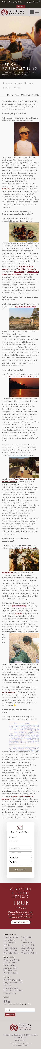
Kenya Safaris (9, 940)
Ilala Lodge (19, 272)
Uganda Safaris (27, 945)
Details (20, 6)
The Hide (20, 269)
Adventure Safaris (11, 960)
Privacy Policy (10, 993)
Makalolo (32, 269)
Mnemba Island (9, 692)
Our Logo (8, 985)
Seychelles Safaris (11, 953)
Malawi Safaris (27, 951)
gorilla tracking (19, 606)
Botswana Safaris (11, 937)
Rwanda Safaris (10, 951)
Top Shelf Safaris (11, 973)
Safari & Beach (10, 971)
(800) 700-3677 (20, 1040)
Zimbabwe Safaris (29, 953)
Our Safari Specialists (13, 980)
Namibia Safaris (10, 948)
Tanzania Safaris (28, 943)
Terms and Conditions (13, 991)
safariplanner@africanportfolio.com (20, 1043)
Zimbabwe (7, 189)
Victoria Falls (15, 274)
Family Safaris (10, 965)
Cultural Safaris (10, 963)
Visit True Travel (20, 922)
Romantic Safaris (11, 968)
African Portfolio (12, 12)
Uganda (18, 613)
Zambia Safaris (27, 948)
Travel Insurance (11, 988)
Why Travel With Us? (13, 983)
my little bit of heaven (25, 307)
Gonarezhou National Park (21, 377)
